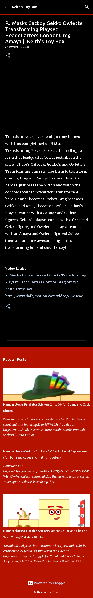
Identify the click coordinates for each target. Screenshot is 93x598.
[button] (7, 56)
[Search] (87, 7)
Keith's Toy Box (24, 7)
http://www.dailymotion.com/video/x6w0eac (44, 296)
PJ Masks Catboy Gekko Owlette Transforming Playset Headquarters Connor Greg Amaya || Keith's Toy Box (45, 282)
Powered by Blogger (49, 583)
